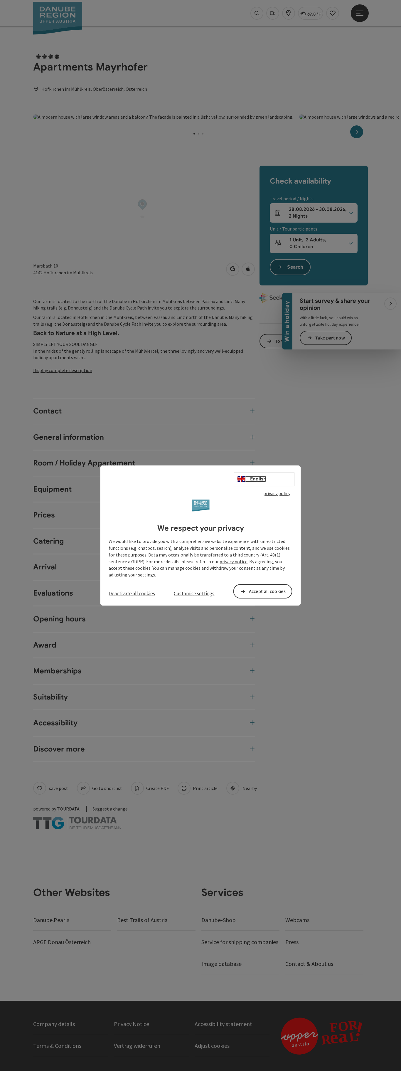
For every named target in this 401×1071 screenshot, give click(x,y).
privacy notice (233, 561)
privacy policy (276, 493)
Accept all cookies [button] (267, 591)
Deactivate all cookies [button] (132, 593)
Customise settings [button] (194, 593)
